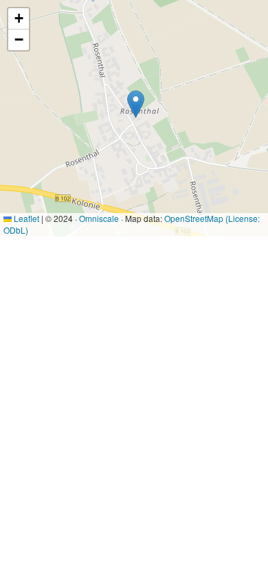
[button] (135, 104)
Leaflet (25, 218)
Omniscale (99, 218)
